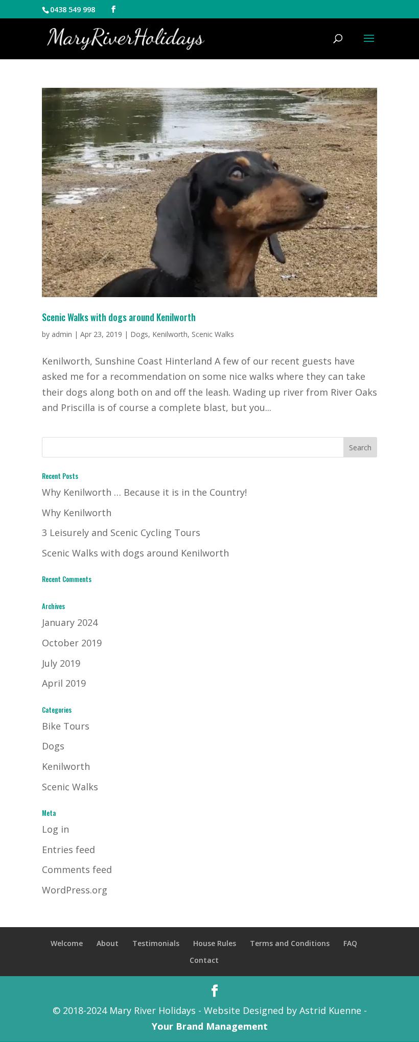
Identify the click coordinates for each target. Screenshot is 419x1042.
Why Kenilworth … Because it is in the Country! (144, 492)
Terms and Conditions (290, 943)
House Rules (214, 943)
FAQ (350, 943)
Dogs (139, 334)
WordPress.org (74, 890)
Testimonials (155, 943)
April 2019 (64, 683)
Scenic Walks (213, 334)
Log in (55, 829)
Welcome (67, 943)
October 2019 (72, 643)
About (108, 943)
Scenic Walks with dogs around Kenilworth (119, 317)
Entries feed (68, 849)
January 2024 (70, 622)
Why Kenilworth (76, 512)
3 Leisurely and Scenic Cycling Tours (121, 532)
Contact (204, 960)
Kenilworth (170, 334)
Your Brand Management (210, 1026)
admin (62, 334)
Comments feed (77, 869)
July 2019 (61, 663)
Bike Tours (65, 726)
